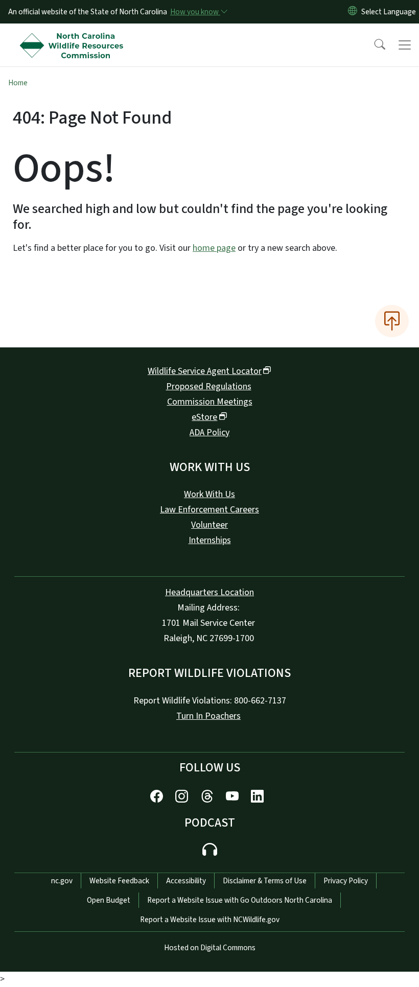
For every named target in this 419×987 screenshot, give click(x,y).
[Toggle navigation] (404, 45)
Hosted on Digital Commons (209, 947)
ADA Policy (209, 432)
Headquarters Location (209, 592)
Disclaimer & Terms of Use (265, 880)
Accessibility (186, 880)
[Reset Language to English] (352, 11)
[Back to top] (392, 321)
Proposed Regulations (208, 386)
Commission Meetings (209, 401)
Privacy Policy (345, 880)
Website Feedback (119, 880)
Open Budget (108, 900)
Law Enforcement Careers (209, 509)
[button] (373, 45)
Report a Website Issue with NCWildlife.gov (210, 919)
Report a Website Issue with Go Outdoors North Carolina (239, 900)
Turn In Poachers (208, 716)
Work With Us (209, 494)
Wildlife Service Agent (205, 371)
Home (18, 82)
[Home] (73, 35)
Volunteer (209, 525)
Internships (210, 540)
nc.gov (62, 880)
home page (214, 248)
